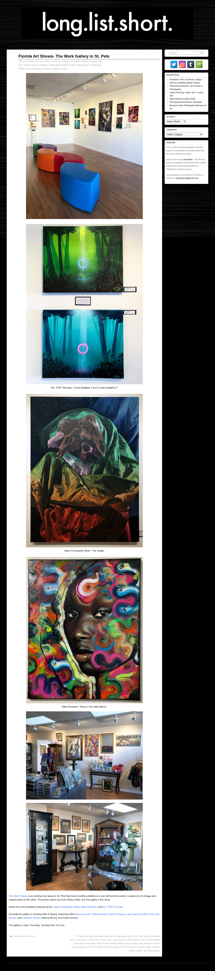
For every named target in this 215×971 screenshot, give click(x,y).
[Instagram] (182, 64)
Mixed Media (55, 65)
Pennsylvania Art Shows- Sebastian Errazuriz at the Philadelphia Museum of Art (188, 105)
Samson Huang (116, 914)
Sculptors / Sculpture (50, 69)
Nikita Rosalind (89, 907)
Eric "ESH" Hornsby (143, 936)
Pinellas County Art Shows (141, 943)
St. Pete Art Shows (128, 947)
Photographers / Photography (89, 65)
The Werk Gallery (18, 896)
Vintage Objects (153, 951)
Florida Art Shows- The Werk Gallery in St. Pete (63, 56)
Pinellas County (24, 69)
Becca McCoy (128, 936)
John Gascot (81, 940)
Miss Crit (144, 940)
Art (24, 61)
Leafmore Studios (31, 917)
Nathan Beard (99, 914)
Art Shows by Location (35, 61)
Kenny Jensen (83, 914)
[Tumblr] (191, 64)
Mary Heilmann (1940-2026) (183, 99)
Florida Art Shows (30, 65)
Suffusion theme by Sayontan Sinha (193, 967)
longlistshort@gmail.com (187, 178)
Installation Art (43, 65)
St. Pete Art (98, 947)
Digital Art (85, 61)
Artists (47, 61)
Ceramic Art (56, 61)
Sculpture (82, 947)
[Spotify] (199, 64)
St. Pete (63, 69)
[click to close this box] (206, 75)
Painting (113, 943)
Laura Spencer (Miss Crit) (139, 914)
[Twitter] (174, 64)
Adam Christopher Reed (66, 907)
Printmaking (36, 69)
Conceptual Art (75, 61)
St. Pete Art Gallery (112, 947)
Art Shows (117, 936)
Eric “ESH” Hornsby (113, 907)
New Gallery (91, 943)
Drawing (93, 61)
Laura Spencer (119, 940)
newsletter (188, 159)
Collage (65, 61)
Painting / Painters (69, 65)
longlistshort (111, 967)
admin (24, 936)
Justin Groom (93, 940)
